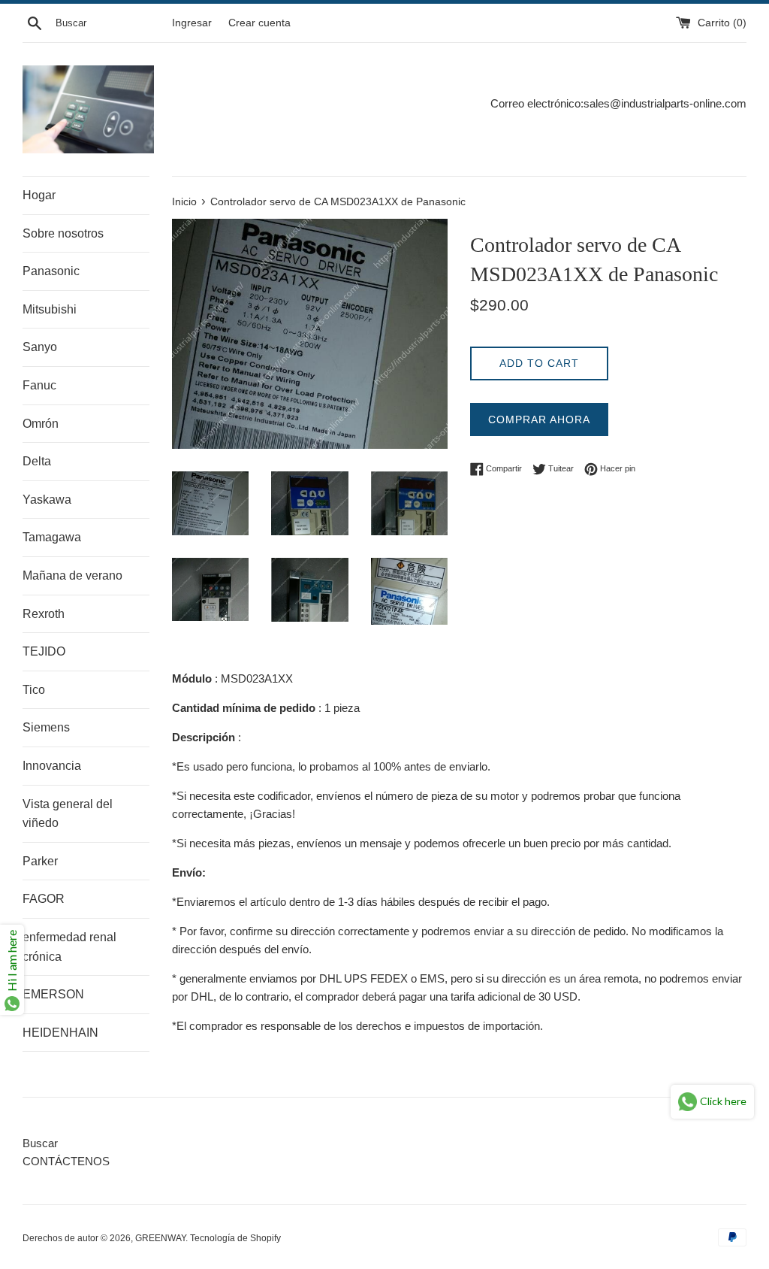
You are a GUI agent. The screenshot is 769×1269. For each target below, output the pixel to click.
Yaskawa (47, 499)
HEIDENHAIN (60, 1032)
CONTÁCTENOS (66, 1161)
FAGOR (44, 898)
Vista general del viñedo (68, 814)
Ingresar (192, 23)
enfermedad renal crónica (69, 947)
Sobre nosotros (63, 233)
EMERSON (53, 994)
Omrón (41, 423)
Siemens (46, 727)
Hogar (39, 195)
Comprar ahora (539, 419)
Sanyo (40, 347)
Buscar (40, 1143)
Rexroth (44, 613)
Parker (40, 861)
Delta (37, 461)
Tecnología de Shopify (235, 1238)
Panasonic (51, 271)
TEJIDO (44, 651)
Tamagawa (52, 537)
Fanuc (39, 385)
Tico (34, 689)
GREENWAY (160, 1238)
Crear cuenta (259, 23)
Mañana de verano (72, 575)
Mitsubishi (50, 309)
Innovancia (52, 765)
